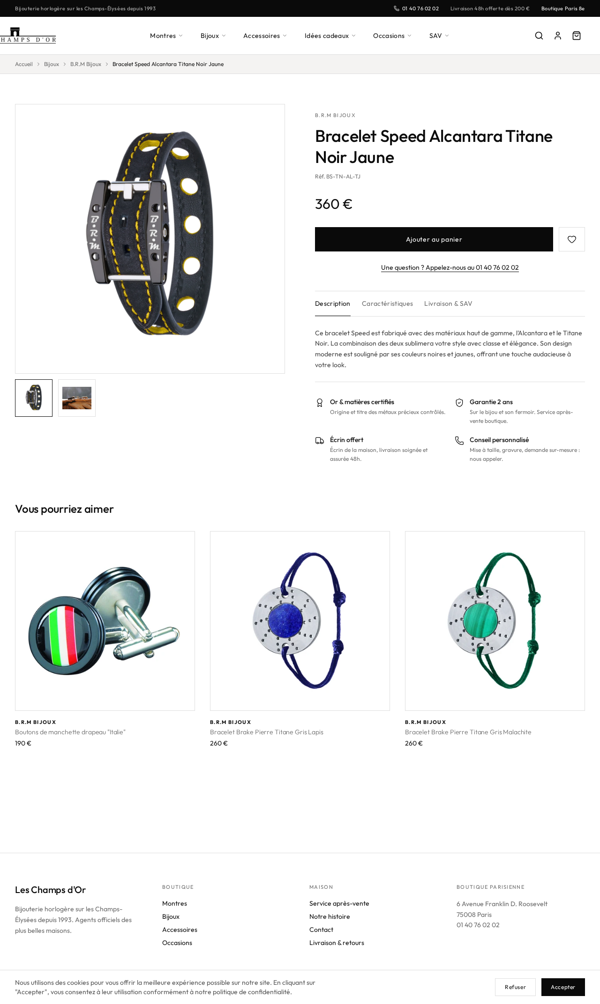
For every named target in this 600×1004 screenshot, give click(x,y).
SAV (435, 35)
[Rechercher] (539, 35)
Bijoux (210, 35)
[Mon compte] (557, 35)
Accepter (563, 986)
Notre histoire (329, 916)
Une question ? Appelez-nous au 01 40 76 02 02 (450, 267)
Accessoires (261, 35)
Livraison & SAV (448, 303)
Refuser (515, 986)
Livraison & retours (336, 942)
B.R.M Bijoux (85, 63)
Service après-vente (339, 903)
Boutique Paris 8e (563, 8)
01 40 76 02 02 (420, 8)
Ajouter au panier (434, 239)
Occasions (389, 35)
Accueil (24, 63)
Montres (163, 35)
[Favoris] (572, 239)
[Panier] (576, 35)
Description (333, 303)
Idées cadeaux (327, 35)
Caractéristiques (387, 303)
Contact (321, 929)
